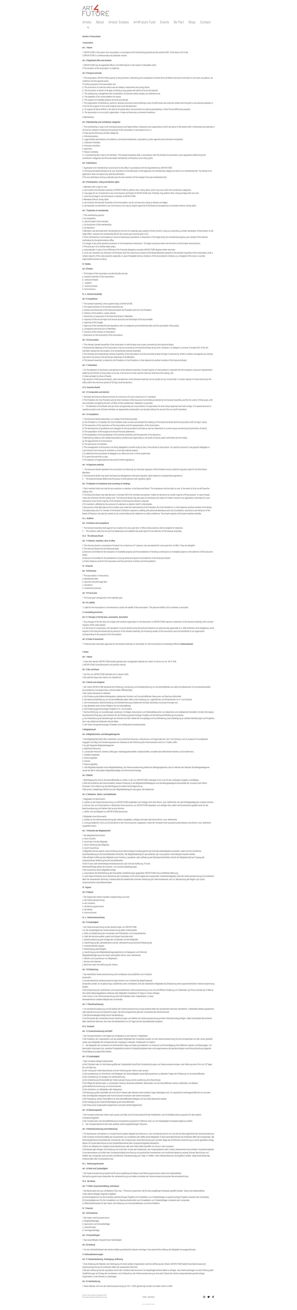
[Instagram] (204, 1297)
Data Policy (151, 1297)
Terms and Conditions (88, 1297)
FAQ (105, 1295)
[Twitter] (208, 1297)
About (100, 22)
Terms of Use (86, 1295)
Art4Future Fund (144, 22)
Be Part (179, 22)
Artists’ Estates (118, 22)
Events (164, 22)
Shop (191, 22)
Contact (205, 22)
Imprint (145, 1297)
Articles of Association (97, 1295)
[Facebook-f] (213, 1297)
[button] (88, 27)
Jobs (105, 1297)
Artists (86, 22)
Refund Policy (99, 1297)
